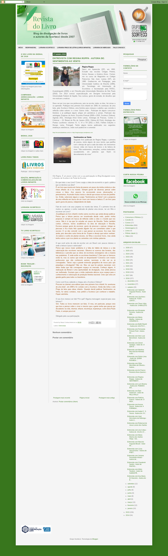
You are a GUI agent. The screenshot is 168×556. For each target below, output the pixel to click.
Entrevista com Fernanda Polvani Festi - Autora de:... (136, 331)
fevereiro (131, 505)
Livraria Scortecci (47, 47)
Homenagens (130, 228)
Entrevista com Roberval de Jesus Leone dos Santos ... (137, 425)
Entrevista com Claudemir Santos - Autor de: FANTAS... (136, 464)
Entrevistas (62, 325)
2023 (128, 257)
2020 (128, 266)
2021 (128, 263)
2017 (128, 275)
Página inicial (84, 398)
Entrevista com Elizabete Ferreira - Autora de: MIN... (136, 312)
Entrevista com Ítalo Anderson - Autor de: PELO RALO (135, 393)
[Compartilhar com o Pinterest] (100, 322)
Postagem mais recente (61, 398)
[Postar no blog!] (92, 322)
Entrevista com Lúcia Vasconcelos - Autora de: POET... (137, 451)
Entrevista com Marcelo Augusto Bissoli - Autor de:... (136, 444)
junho (130, 493)
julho (130, 490)
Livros (127, 231)
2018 (128, 272)
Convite (128, 220)
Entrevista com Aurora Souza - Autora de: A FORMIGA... (135, 406)
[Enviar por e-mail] (90, 322)
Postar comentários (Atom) (68, 402)
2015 (128, 512)
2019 (128, 269)
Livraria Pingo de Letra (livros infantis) (74, 47)
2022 (128, 260)
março (130, 502)
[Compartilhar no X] (95, 322)
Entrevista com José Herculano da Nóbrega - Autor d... (137, 418)
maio (130, 496)
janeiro (130, 508)
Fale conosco (119, 47)
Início (20, 47)
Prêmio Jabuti (130, 233)
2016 (128, 278)
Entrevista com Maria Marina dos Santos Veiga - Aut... (135, 437)
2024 (128, 254)
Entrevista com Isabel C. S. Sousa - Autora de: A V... (136, 412)
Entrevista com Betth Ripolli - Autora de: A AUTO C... (137, 325)
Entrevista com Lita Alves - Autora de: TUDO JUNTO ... (136, 299)
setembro (131, 484)
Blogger (95, 539)
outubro (130, 287)
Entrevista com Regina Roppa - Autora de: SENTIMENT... (135, 379)
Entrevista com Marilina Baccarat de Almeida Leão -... (135, 351)
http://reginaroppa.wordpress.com (82, 132)
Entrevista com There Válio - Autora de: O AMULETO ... (137, 305)
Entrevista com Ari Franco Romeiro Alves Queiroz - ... (137, 372)
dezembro (131, 281)
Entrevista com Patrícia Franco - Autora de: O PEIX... (135, 399)
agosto (130, 487)
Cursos (127, 223)
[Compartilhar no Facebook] (97, 322)
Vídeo (127, 236)
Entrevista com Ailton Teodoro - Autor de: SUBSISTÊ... (135, 471)
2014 (128, 515)
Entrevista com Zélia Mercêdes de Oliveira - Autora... (136, 365)
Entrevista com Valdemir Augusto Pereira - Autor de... (136, 292)
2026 (128, 248)
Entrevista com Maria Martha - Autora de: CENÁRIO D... (135, 319)
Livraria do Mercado (102, 47)
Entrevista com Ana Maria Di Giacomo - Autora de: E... (136, 478)
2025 (128, 251)
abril (129, 499)
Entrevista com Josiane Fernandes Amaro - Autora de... (135, 457)
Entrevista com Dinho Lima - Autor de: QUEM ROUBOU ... (136, 358)
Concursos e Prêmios (133, 217)
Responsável (30, 47)
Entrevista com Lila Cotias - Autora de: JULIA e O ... (137, 431)
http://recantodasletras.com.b (61, 132)
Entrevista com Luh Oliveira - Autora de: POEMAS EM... (137, 386)
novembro (131, 284)
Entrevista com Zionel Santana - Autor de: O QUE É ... (136, 345)
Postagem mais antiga (107, 398)
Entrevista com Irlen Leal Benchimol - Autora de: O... (136, 338)
